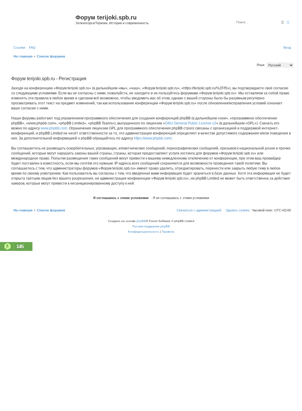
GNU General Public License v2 (190, 123)
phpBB (141, 221)
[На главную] (43, 25)
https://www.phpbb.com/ (153, 138)
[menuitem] (31, 47)
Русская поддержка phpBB (151, 226)
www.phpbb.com (54, 128)
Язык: (261, 65)
